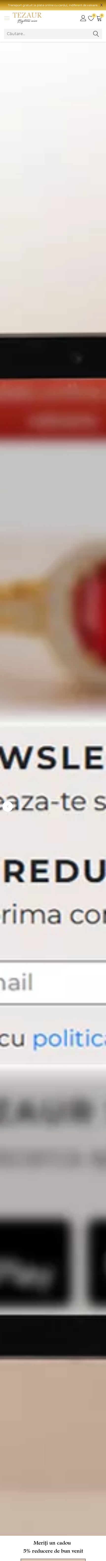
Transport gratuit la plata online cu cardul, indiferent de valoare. (53, 5)
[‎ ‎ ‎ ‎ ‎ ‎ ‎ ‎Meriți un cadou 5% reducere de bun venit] (53, 789)
